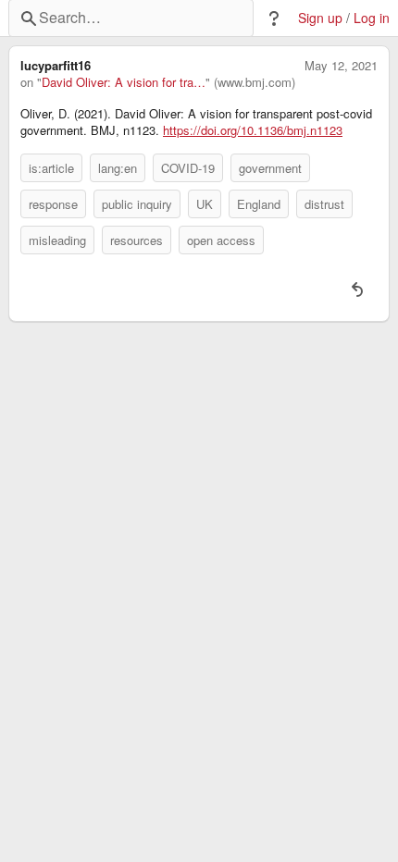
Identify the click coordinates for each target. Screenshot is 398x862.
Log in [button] (372, 18)
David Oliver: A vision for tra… (123, 82)
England (258, 204)
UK (204, 204)
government (270, 168)
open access (221, 240)
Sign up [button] (320, 18)
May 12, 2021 (341, 65)
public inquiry (137, 204)
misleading (57, 240)
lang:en (117, 168)
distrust (324, 204)
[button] (274, 18)
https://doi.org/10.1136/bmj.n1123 (252, 130)
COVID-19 (188, 168)
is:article (51, 168)
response (53, 204)
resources (136, 240)
